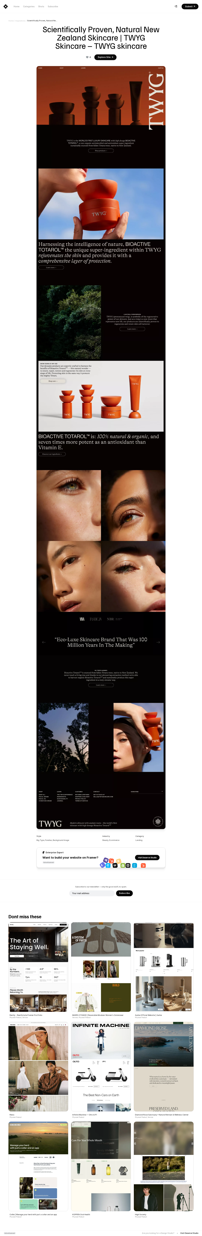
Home (17, 6)
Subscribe (53, 6)
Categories (29, 6)
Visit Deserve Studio (189, 1233)
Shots (41, 6)
